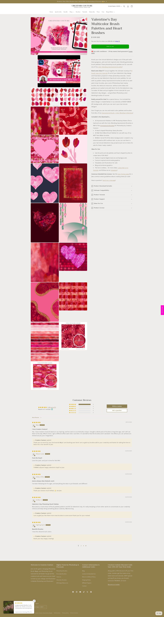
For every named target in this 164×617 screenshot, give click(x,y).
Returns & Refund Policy (89, 577)
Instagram (114, 170)
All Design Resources (62, 583)
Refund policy (57, 612)
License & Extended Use (88, 574)
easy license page (123, 174)
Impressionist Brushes (107, 125)
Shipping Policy (86, 580)
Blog (83, 571)
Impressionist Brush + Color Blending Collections (117, 113)
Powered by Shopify (47, 613)
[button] (72, 12)
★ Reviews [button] (162, 310)
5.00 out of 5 (51, 407)
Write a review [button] (117, 406)
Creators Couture (39, 613)
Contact (84, 586)
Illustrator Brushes (61, 580)
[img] (36, 422)
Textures (58, 577)
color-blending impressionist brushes (110, 67)
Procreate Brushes (61, 574)
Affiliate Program (86, 583)
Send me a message (109, 180)
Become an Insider (114, 584)
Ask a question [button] (117, 410)
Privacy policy (65, 612)
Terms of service (74, 612)
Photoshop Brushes (61, 571)
